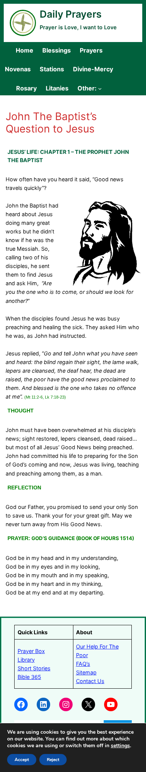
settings (120, 745)
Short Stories (34, 668)
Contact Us (90, 681)
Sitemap (86, 672)
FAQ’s (83, 664)
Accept (22, 760)
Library (26, 659)
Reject (53, 760)
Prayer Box (31, 651)
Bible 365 (29, 677)
